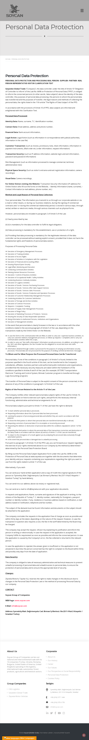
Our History (52, 660)
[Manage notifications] (84, 735)
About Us (51, 657)
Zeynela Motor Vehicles (18, 696)
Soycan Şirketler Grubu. (32, 733)
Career (50, 664)
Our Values (52, 667)
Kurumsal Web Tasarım (62, 733)
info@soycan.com (19, 606)
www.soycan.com (22, 600)
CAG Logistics (14, 689)
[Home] (14, 10)
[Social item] (47, 713)
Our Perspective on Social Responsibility (64, 671)
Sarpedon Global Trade (18, 693)
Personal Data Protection (58, 675)
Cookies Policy (53, 678)
